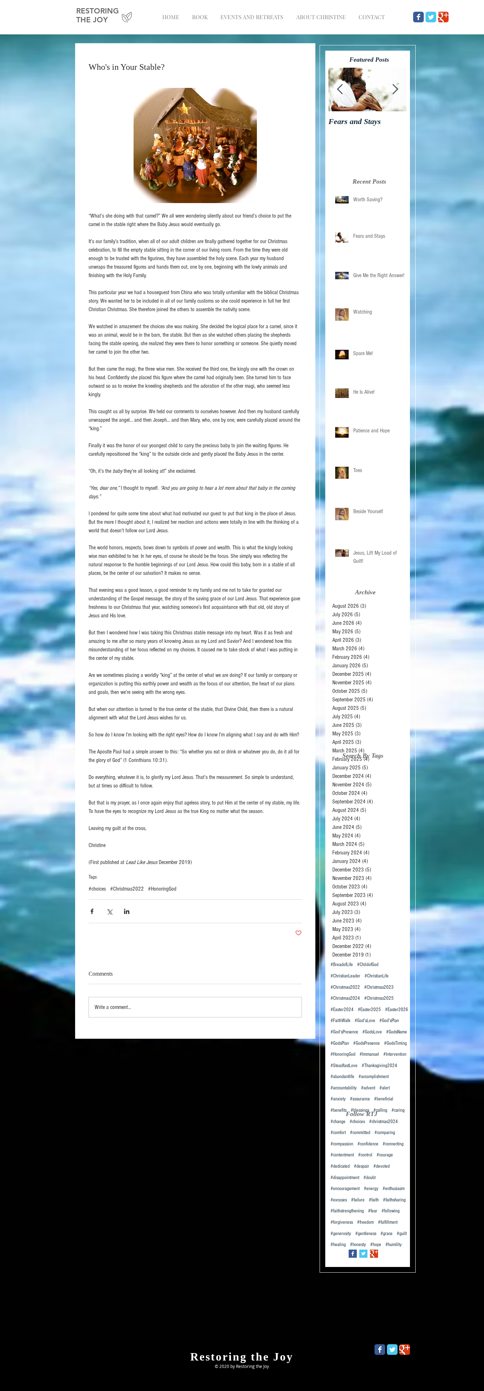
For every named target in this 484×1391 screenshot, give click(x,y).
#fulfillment (388, 1222)
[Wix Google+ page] (443, 17)
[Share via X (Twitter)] (109, 911)
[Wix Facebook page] (418, 17)
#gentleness (365, 1233)
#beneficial (383, 1099)
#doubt (370, 1177)
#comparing (385, 1132)
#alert (384, 1088)
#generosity (341, 1233)
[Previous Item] (340, 89)
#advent (368, 1088)
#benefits (339, 1110)
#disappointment (345, 1177)
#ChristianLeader (345, 976)
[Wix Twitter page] (431, 17)
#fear (372, 1211)
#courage (385, 1155)
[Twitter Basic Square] (363, 1254)
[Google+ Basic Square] (374, 1254)
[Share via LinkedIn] (126, 911)
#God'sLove (365, 1020)
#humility (393, 1244)
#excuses (339, 1200)
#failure (358, 1200)
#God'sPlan (389, 1020)
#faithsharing (394, 1200)
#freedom (365, 1222)
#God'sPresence (344, 1032)
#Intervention (394, 1054)
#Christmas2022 (127, 889)
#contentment (342, 1155)
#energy (371, 1188)
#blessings (360, 1110)
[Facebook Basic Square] (353, 1254)
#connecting (393, 1144)
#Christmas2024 (345, 998)
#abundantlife (342, 1076)
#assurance (360, 1099)
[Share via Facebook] (92, 911)
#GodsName (396, 1032)
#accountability (344, 1088)
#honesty (358, 1244)
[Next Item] (395, 89)
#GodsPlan (340, 1043)
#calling (380, 1110)
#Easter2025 (369, 1010)
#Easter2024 (342, 1010)
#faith (374, 1200)
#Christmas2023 (379, 987)
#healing (338, 1244)
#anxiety (338, 1099)
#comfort (338, 1132)
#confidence (368, 1144)
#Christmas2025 (379, 998)
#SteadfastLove (344, 1066)
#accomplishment (374, 1076)
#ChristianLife (377, 976)
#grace (387, 1233)
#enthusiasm (394, 1188)
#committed (360, 1132)
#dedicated (340, 1166)
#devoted (381, 1166)
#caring (398, 1110)
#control (365, 1155)
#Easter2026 (396, 1010)
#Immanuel (369, 1054)
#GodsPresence (366, 1043)
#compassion (342, 1144)
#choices (97, 889)
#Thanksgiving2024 (379, 1066)
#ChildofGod (367, 964)
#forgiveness (342, 1222)
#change (338, 1121)
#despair (361, 1166)
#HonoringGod (162, 889)
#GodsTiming (395, 1043)
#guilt (402, 1233)
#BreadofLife (342, 964)
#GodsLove (372, 1032)
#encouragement (345, 1188)
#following (391, 1211)
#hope (375, 1244)
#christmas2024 (383, 1121)
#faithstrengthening (347, 1211)
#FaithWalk (340, 1020)
